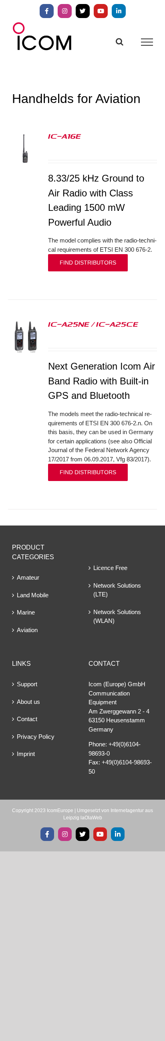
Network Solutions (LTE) (117, 590)
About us (28, 701)
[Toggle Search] (119, 42)
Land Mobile (32, 595)
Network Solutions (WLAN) (117, 616)
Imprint (26, 753)
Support (27, 684)
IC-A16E (64, 136)
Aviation (27, 630)
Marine (26, 612)
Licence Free (110, 567)
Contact (27, 719)
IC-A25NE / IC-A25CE (93, 324)
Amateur (28, 577)
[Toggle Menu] (147, 42)
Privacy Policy (35, 736)
